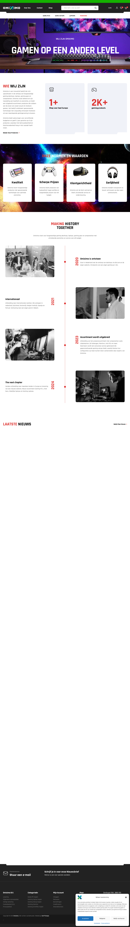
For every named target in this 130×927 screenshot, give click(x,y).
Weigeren (102, 918)
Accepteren (85, 918)
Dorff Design (45, 916)
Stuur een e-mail (20, 875)
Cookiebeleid (97, 923)
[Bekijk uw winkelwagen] (126, 8)
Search (95, 8)
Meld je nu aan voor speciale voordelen (57, 875)
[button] (126, 897)
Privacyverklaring (105, 923)
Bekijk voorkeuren (119, 918)
